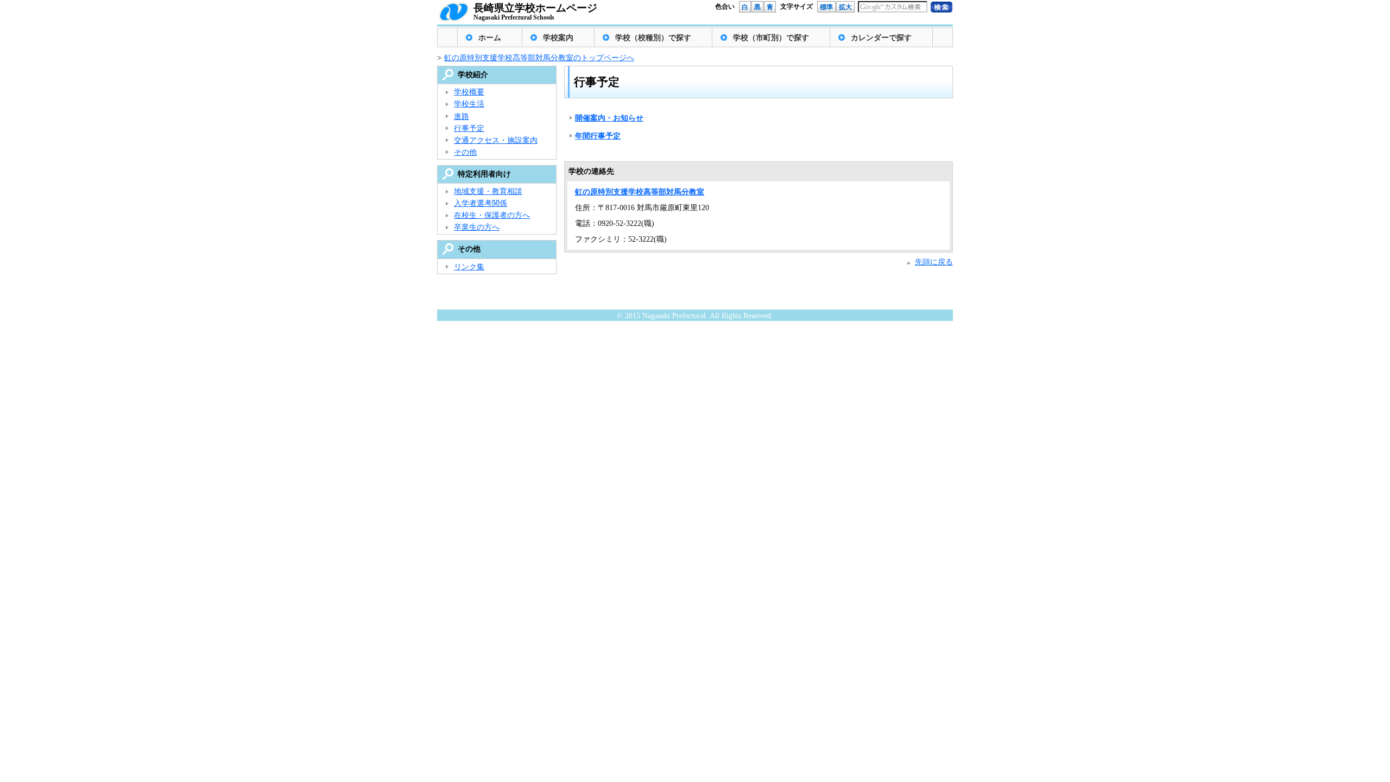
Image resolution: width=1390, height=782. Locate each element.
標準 (826, 7)
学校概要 (469, 92)
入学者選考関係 (480, 203)
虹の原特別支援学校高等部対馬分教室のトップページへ (539, 58)
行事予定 (469, 128)
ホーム (489, 38)
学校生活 (469, 104)
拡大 (845, 7)
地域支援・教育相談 (488, 191)
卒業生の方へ (477, 227)
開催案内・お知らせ (609, 118)
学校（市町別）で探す (771, 38)
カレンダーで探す (881, 38)
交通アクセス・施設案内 (496, 140)
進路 (461, 116)
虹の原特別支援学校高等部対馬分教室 (639, 192)
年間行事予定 (598, 136)
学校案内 (558, 38)
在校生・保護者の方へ (492, 215)
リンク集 (469, 267)
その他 (465, 152)
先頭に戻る (934, 262)
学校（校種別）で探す (653, 38)
